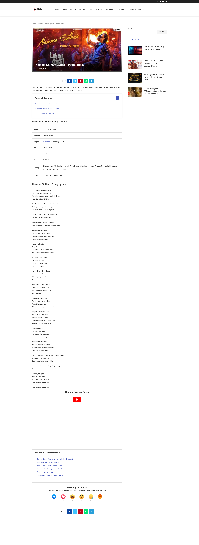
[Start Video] (77, 422)
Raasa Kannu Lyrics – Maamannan (49, 465)
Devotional (121, 9)
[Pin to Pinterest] (80, 81)
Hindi (65, 9)
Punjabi (99, 9)
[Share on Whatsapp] (86, 81)
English (82, 9)
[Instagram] (157, 1)
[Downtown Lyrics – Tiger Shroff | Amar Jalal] (135, 50)
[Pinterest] (160, 1)
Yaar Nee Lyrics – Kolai (45, 472)
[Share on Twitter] (75, 81)
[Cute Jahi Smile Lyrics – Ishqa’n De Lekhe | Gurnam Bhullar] (135, 64)
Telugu (73, 9)
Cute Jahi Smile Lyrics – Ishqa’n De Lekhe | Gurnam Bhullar (154, 63)
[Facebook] (152, 1)
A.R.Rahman (47, 142)
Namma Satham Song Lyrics (48, 108)
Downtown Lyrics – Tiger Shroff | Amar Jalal (154, 48)
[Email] (163, 1)
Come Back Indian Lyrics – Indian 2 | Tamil (52, 469)
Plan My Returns (137, 9)
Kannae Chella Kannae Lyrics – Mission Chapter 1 (55, 459)
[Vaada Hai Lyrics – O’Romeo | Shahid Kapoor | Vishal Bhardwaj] (135, 92)
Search (130, 28)
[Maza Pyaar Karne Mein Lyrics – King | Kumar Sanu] (135, 78)
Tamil (91, 9)
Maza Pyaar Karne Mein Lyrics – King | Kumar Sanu (154, 77)
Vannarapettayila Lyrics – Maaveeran (50, 475)
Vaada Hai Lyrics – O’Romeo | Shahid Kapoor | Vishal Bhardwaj (155, 91)
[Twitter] (155, 1)
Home (57, 9)
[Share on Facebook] (69, 81)
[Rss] (166, 1)
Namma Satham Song (47, 113)
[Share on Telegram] (91, 81)
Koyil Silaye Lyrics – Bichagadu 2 (48, 462)
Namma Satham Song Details (48, 104)
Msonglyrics (42, 68)
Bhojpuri (109, 9)
